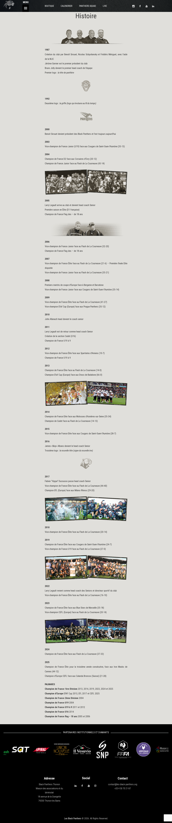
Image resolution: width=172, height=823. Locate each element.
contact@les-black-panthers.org (122, 784)
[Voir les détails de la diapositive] (23, 749)
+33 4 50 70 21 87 (123, 788)
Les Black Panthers (72, 818)
